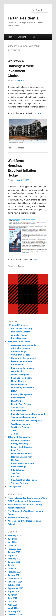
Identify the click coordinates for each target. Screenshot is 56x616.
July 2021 (12, 565)
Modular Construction (21, 456)
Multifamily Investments (22, 387)
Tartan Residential (24, 18)
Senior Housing (18, 410)
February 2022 (14, 558)
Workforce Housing (20, 423)
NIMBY (14, 390)
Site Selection (18, 469)
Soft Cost (15, 476)
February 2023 (14, 548)
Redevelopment (18, 397)
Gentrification (17, 371)
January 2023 (14, 552)
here (39, 113)
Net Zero (15, 459)
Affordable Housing (20, 348)
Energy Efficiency (19, 443)
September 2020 (15, 588)
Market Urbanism (19, 384)
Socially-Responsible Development (28, 413)
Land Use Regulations (21, 377)
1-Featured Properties (18, 325)
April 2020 (12, 604)
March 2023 (13, 545)
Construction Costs (20, 440)
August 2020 (13, 591)
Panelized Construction (22, 463)
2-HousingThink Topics (19, 341)
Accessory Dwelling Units (23, 344)
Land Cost (16, 450)
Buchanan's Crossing (21, 328)
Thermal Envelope (20, 483)
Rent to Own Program (21, 404)
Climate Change (18, 351)
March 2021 (13, 568)
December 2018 (15, 614)
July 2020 (12, 594)
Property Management (21, 394)
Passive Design (18, 466)
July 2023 (12, 538)
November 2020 (15, 581)
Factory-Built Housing (21, 446)
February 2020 (14, 611)
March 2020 (13, 607)
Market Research (19, 381)
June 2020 (12, 598)
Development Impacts (21, 361)
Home (11, 36)
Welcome (22, 36)
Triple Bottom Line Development (26, 420)
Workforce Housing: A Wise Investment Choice (21, 68)
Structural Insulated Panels (24, 479)
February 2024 (14, 535)
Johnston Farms (19, 334)
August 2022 (13, 555)
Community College (20, 354)
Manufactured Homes (21, 453)
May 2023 (12, 542)
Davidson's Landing (20, 331)
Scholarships (17, 407)
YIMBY (14, 430)
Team (32, 36)
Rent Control (17, 400)
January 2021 (14, 575)
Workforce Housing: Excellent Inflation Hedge (22, 168)
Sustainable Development (23, 417)
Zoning (14, 433)
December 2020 (15, 578)
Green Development (20, 374)
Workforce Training (20, 427)
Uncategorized (14, 486)
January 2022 (14, 561)
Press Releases (18, 338)
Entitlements (17, 364)
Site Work (16, 473)
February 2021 (14, 571)
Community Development (23, 357)
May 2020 (12, 601)
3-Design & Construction (19, 436)
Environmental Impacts (22, 367)
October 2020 (14, 584)
